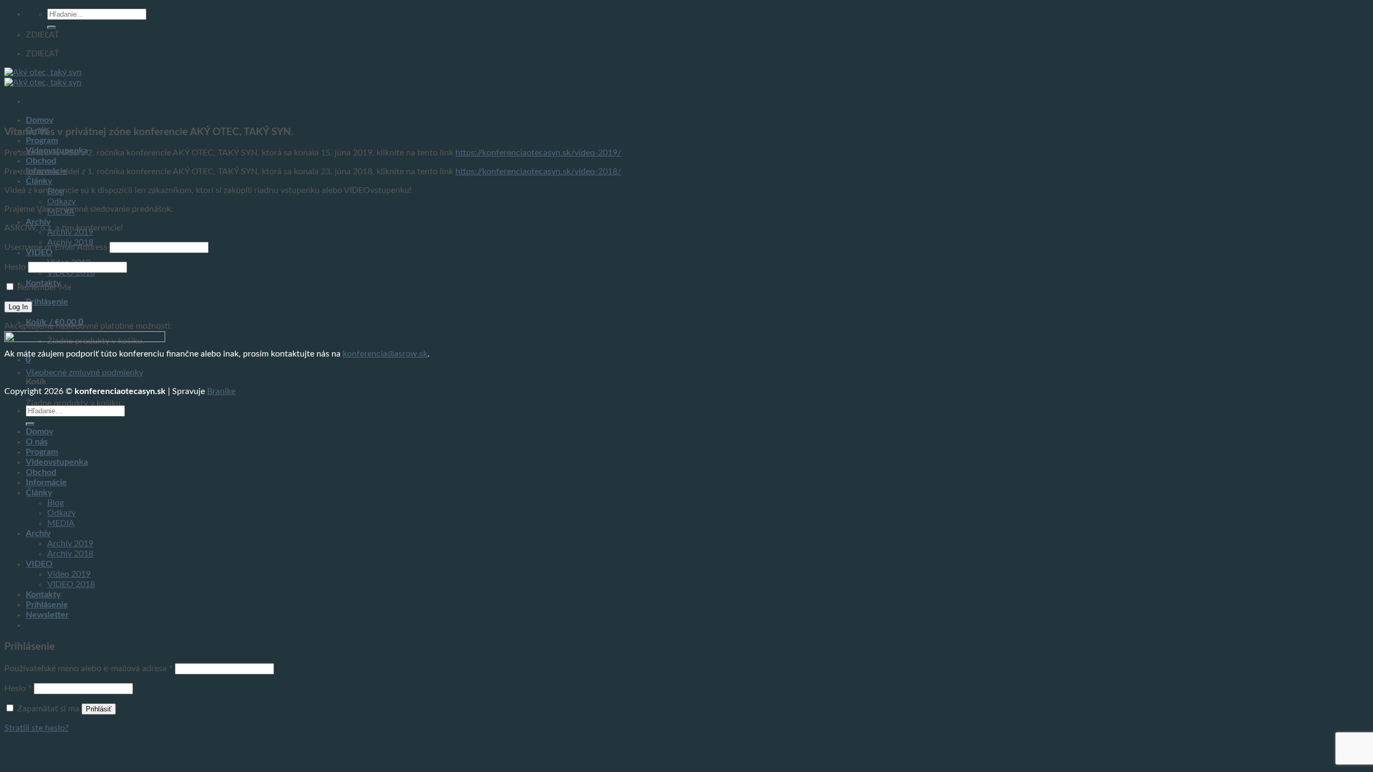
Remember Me (44, 287)
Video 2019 (69, 574)
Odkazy (61, 201)
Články (39, 181)
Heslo (15, 267)
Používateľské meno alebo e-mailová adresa (88, 668)
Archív (38, 222)
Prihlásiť (99, 709)
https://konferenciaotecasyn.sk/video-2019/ (538, 153)
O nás (37, 441)
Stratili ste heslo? (36, 728)
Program (42, 140)
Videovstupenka (57, 462)
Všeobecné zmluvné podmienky (84, 372)
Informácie (46, 482)
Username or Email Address (55, 247)
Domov (39, 120)
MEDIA (61, 523)
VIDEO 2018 (71, 584)
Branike (221, 391)
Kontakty (43, 594)
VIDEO (39, 564)
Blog (55, 503)
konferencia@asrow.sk (385, 354)
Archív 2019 (70, 543)
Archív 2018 (70, 554)
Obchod (41, 161)
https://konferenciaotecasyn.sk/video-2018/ (538, 171)
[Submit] (51, 27)
